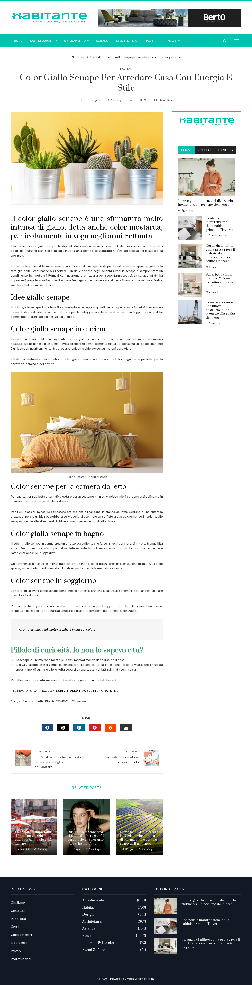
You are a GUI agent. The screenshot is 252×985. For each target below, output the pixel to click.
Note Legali (19, 942)
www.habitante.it (104, 680)
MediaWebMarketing (141, 978)
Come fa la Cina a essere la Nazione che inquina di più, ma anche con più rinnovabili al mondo (139, 837)
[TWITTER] (63, 727)
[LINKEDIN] (79, 727)
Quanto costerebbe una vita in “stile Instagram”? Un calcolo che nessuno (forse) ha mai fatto (85, 837)
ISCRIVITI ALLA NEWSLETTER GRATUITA (86, 690)
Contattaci (18, 910)
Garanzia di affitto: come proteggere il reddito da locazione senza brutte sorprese (220, 253)
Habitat (126, 68)
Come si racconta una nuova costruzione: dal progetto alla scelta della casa (220, 310)
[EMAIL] (126, 727)
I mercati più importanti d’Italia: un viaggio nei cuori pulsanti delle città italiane (33, 837)
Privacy (16, 950)
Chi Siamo (18, 902)
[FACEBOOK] (47, 727)
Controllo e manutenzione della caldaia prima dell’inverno (219, 224)
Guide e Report (21, 934)
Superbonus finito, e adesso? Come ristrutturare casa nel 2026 (219, 280)
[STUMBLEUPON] (110, 728)
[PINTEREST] (95, 727)
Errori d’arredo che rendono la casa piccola (116, 757)
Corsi (15, 926)
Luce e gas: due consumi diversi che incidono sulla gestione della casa (206, 203)
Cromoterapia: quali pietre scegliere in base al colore (57, 629)
